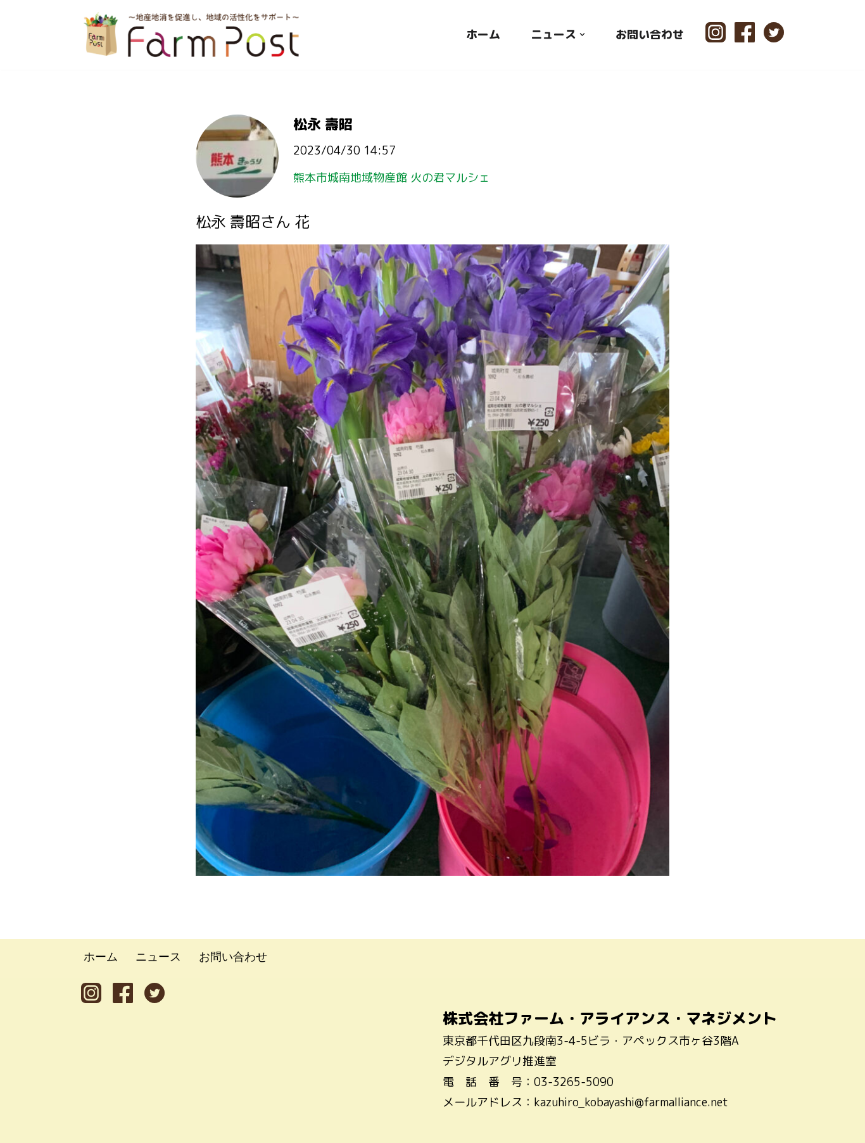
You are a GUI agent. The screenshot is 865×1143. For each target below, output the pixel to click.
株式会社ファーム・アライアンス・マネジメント (610, 1018)
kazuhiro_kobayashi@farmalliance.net (631, 1102)
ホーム (483, 34)
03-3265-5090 (574, 1082)
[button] (582, 34)
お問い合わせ (650, 34)
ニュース (158, 956)
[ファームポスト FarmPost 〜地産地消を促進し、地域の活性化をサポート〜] (192, 34)
